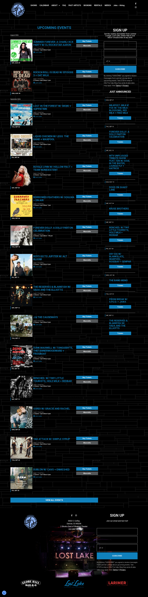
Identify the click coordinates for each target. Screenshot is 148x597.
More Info (87, 46)
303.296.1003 (74, 529)
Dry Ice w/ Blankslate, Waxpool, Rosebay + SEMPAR (120, 258)
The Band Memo (118, 280)
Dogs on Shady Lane (118, 188)
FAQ (64, 5)
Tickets (120, 118)
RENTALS (98, 5)
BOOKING (88, 5)
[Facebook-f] (136, 3)
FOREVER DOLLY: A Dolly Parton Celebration (119, 134)
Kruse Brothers (119, 208)
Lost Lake (38, 52)
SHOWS (34, 5)
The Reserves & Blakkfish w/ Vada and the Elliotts (118, 324)
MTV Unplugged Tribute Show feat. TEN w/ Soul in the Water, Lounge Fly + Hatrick (119, 162)
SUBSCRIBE (120, 69)
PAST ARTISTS (74, 5)
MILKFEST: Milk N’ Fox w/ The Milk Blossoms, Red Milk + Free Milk (119, 109)
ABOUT (54, 5)
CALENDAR (44, 5)
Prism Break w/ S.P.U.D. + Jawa (118, 300)
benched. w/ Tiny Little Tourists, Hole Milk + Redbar (119, 231)
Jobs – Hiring (119, 5)
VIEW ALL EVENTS (54, 500)
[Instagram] (136, 7)
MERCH (108, 5)
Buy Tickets (87, 41)
